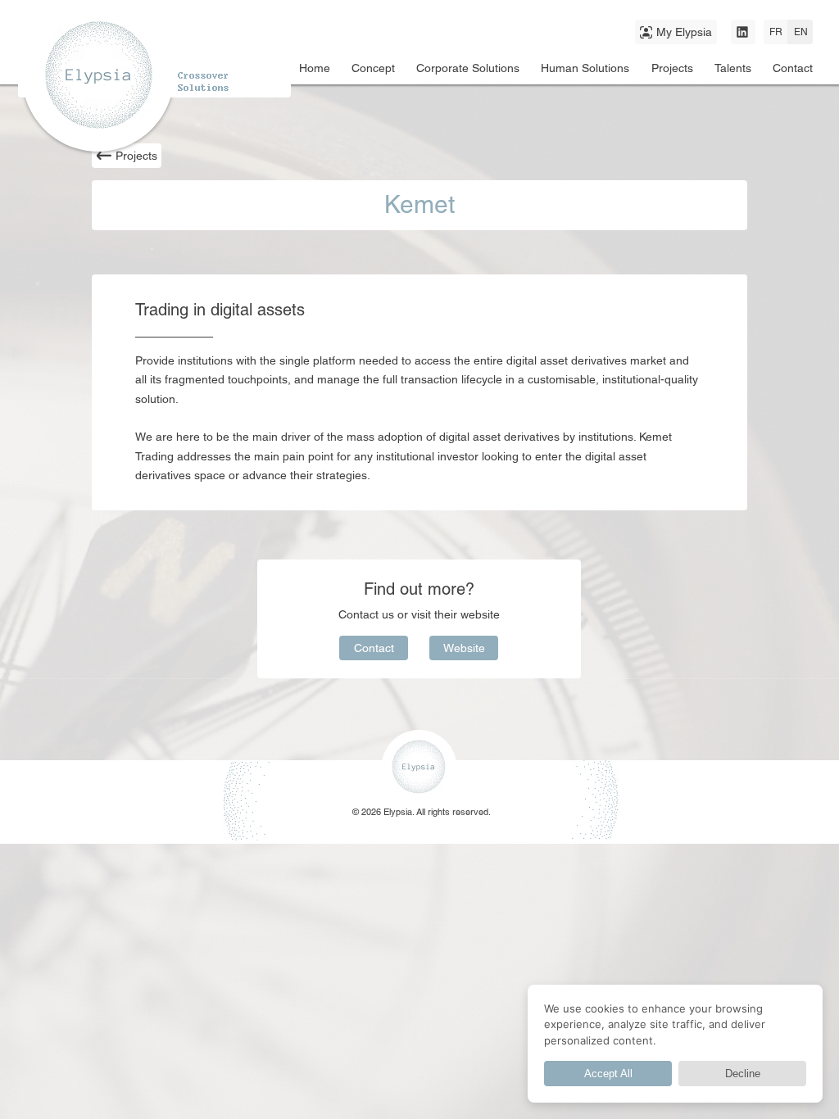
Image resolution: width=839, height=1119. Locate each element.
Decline (742, 1073)
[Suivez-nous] (743, 32)
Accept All (608, 1073)
